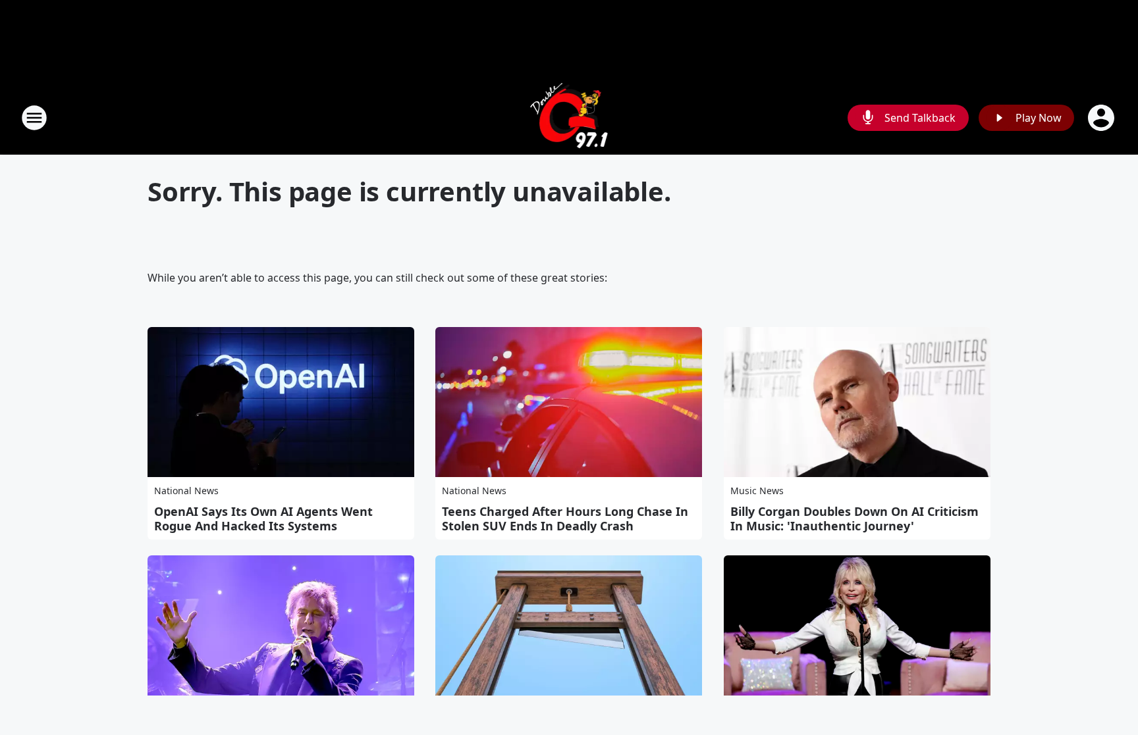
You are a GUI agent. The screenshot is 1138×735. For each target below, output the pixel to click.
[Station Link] (569, 117)
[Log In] (1102, 118)
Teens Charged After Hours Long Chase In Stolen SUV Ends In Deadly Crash (565, 518)
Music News (757, 490)
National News (186, 490)
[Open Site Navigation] (34, 118)
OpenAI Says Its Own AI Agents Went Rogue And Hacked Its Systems (263, 518)
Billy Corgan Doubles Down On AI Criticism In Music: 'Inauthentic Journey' (854, 518)
